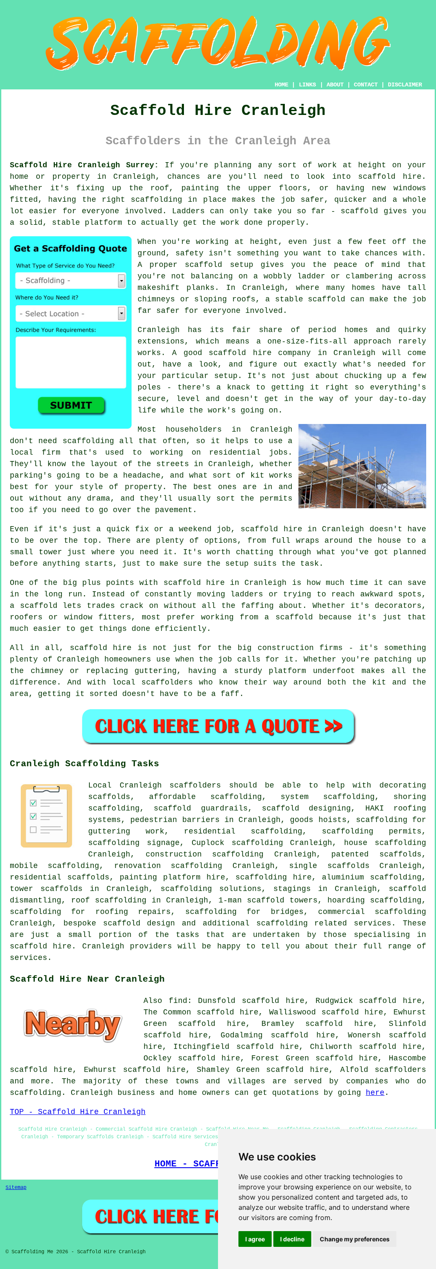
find (178, 1001)
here (375, 1093)
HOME (281, 84)
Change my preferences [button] (355, 1239)
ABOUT (335, 84)
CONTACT (366, 84)
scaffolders (195, 785)
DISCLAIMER (405, 84)
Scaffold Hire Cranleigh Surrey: (84, 165)
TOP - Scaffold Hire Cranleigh (78, 1112)
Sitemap (16, 1188)
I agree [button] (255, 1239)
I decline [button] (292, 1239)
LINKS (307, 84)
